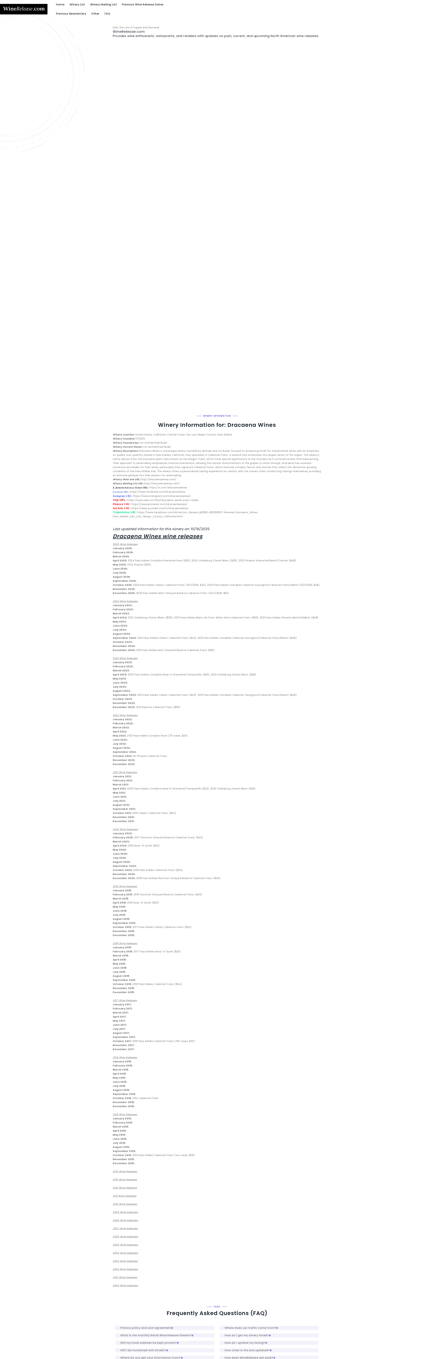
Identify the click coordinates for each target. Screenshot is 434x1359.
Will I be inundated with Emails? (143, 1350)
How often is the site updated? (247, 1350)
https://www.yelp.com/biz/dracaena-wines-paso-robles (163, 500)
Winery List (77, 4)
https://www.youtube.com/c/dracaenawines (160, 508)
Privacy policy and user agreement (145, 1328)
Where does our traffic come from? (250, 1328)
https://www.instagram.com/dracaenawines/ (162, 496)
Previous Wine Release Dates (143, 4)
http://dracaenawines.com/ (158, 479)
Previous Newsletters (71, 14)
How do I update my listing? (245, 1343)
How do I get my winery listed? (247, 1335)
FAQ (107, 14)
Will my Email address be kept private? (148, 1343)
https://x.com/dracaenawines (168, 487)
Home (60, 4)
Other (95, 14)
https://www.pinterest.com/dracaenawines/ (160, 504)
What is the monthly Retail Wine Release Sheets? (155, 1335)
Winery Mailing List (103, 4)
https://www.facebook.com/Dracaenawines (157, 492)
